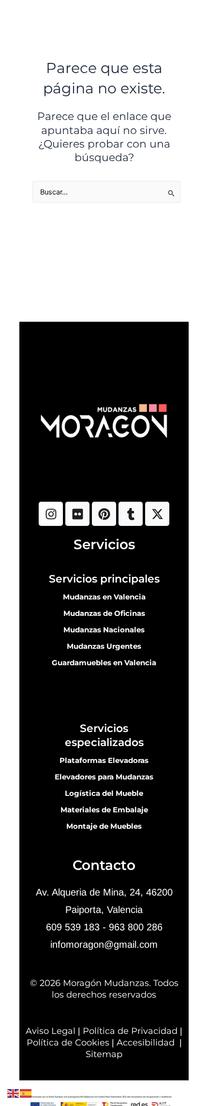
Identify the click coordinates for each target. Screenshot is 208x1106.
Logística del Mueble (104, 793)
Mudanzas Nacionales (104, 630)
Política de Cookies (68, 1042)
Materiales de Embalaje (104, 810)
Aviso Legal (50, 1031)
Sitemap (104, 1054)
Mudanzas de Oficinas (104, 613)
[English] (13, 1093)
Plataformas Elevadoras (104, 760)
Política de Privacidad (130, 1031)
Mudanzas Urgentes (104, 646)
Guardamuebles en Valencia (104, 662)
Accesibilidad (146, 1042)
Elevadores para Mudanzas (104, 777)
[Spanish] (26, 1093)
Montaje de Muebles (104, 826)
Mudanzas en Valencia (104, 597)
